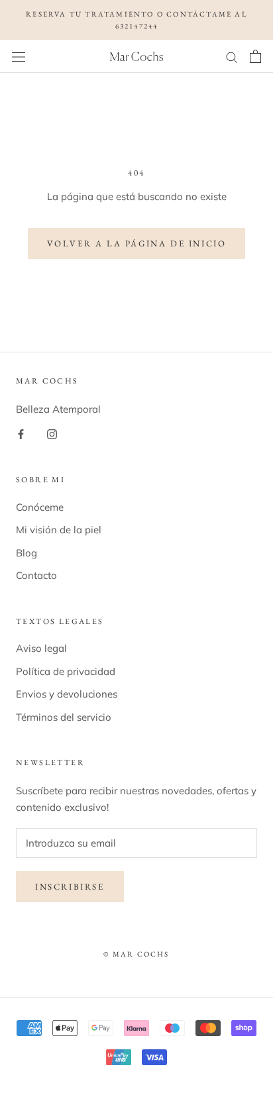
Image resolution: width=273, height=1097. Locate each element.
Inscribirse (70, 886)
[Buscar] (232, 56)
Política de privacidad (65, 671)
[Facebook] (21, 433)
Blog (26, 553)
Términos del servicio (63, 717)
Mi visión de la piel (58, 529)
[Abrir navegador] (18, 56)
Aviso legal (41, 648)
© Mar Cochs (136, 954)
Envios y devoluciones (66, 694)
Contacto (36, 575)
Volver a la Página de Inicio (137, 243)
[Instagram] (52, 433)
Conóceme (40, 507)
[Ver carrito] (255, 56)
